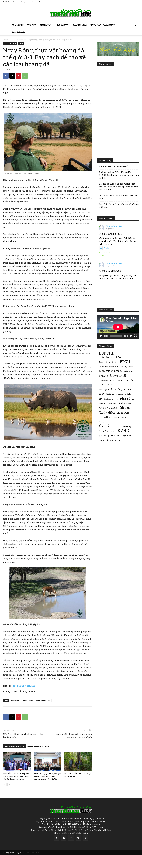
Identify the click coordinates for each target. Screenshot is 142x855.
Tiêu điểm (45, 25)
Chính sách (18, 32)
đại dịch (127, 435)
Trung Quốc (123, 412)
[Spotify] (78, 838)
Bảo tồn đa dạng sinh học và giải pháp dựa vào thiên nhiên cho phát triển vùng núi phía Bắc (47, 776)
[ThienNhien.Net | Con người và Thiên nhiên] (71, 13)
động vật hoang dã (43, 700)
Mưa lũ (128, 394)
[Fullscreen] (135, 335)
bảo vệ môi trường (109, 366)
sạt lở (114, 407)
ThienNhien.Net (114, 226)
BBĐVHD (106, 353)
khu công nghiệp (121, 389)
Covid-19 (118, 375)
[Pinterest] (18, 76)
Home (5, 39)
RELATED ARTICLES (14, 746)
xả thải (123, 417)
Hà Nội (128, 380)
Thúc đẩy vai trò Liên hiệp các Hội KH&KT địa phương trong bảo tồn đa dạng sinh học (16, 776)
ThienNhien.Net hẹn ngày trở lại (115, 166)
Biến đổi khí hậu (108, 362)
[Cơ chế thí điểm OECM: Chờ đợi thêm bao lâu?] (78, 761)
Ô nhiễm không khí (106, 422)
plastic (102, 403)
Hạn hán (102, 385)
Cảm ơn (15, 2)
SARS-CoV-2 (104, 408)
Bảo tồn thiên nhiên (18, 39)
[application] (118, 327)
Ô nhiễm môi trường (115, 426)
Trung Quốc (105, 416)
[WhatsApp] (25, 76)
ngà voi (115, 399)
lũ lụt (101, 394)
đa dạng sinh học (110, 435)
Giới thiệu (6, 2)
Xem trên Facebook (106, 253)
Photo (106, 248)
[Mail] (71, 838)
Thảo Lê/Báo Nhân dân (23, 685)
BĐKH (125, 361)
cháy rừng (128, 371)
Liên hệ (33, 2)
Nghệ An (107, 399)
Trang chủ (17, 25)
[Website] (85, 838)
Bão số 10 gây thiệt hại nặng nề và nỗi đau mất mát (119, 205)
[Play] (101, 335)
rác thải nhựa (124, 403)
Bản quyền (24, 2)
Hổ (108, 385)
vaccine (116, 417)
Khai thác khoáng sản (120, 385)
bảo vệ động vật (27, 700)
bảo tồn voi (15, 700)
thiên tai (125, 407)
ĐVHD (123, 430)
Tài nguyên (63, 25)
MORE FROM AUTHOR (38, 746)
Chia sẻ (103, 256)
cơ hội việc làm (105, 380)
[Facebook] (6, 76)
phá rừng (127, 398)
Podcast (42, 2)
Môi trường (80, 25)
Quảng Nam (111, 403)
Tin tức (31, 25)
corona (103, 375)
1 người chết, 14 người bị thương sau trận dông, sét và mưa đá (73, 735)
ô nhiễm (103, 431)
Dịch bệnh (118, 380)
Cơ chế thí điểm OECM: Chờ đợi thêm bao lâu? (118, 197)
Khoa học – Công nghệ (102, 25)
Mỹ (100, 398)
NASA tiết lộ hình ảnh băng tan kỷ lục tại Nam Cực (23, 735)
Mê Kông (110, 394)
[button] (135, 25)
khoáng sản (104, 389)
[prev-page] (5, 784)
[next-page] (9, 784)
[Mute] (131, 335)
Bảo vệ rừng (126, 366)
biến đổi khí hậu (110, 357)
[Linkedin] (63, 838)
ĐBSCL (113, 431)
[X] (12, 76)
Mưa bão (119, 394)
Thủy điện (107, 412)
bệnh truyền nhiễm (110, 370)
